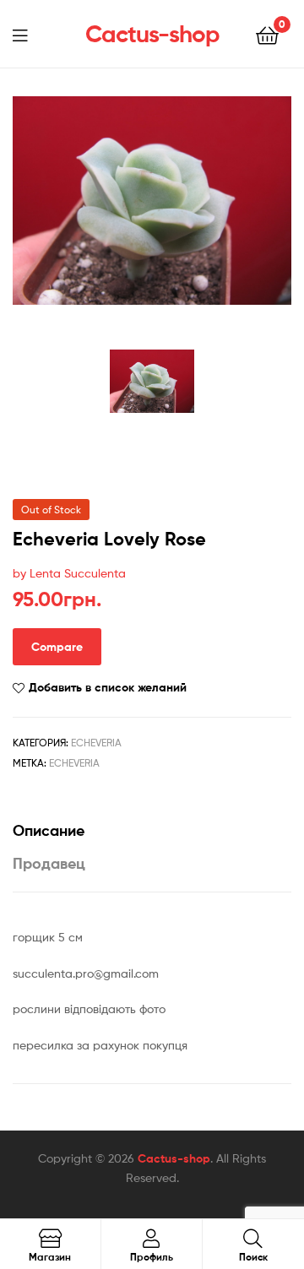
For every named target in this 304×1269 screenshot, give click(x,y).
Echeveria (96, 742)
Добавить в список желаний (108, 687)
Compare (57, 646)
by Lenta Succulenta (69, 573)
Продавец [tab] (49, 863)
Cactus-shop (152, 33)
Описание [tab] (48, 830)
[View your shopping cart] (267, 34)
